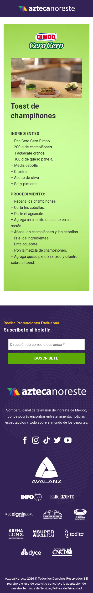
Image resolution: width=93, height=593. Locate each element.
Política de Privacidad (67, 588)
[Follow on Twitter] (57, 441)
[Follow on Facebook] (25, 441)
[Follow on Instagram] (35, 441)
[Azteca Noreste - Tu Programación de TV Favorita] (46, 8)
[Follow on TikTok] (46, 441)
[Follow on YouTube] (68, 441)
